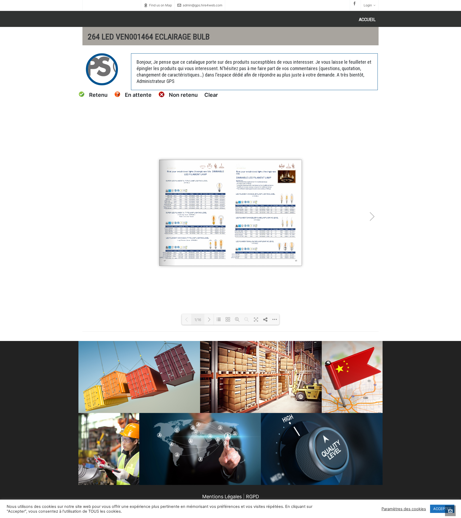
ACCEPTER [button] (442, 509)
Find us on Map (160, 5)
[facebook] (355, 3)
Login (368, 5)
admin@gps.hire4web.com (202, 5)
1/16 (197, 320)
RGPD (252, 496)
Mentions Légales (222, 496)
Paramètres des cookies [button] (403, 509)
